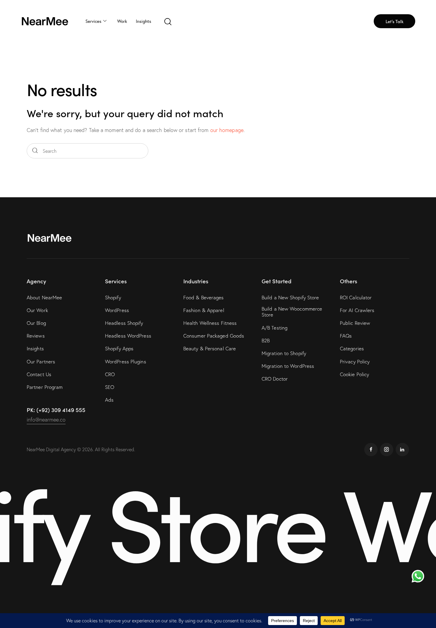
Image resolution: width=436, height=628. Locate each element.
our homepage (227, 130)
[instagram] (386, 449)
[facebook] (371, 449)
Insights (143, 21)
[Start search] (35, 150)
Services (93, 21)
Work (122, 21)
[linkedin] (402, 449)
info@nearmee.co (46, 419)
